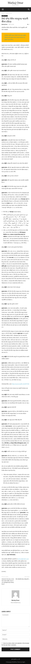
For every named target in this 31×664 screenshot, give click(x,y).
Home (3, 13)
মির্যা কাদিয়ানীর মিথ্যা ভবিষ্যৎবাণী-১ (22, 579)
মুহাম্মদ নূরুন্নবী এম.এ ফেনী (15, 659)
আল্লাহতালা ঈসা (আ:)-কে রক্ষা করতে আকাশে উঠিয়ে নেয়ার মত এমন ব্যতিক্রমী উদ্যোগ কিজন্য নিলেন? (8, 581)
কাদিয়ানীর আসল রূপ (9, 13)
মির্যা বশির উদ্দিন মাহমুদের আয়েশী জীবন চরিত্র (15, 20)
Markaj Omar (4, 24)
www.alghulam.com (23, 559)
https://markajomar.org (15, 602)
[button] (2, 9)
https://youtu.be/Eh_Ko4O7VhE (20, 384)
